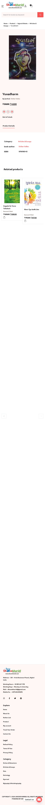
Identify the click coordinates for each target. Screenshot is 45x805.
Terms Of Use (7, 748)
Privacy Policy (8, 753)
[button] (3, 6)
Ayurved (6, 779)
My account (7, 726)
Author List (7, 718)
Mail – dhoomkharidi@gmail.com (14, 689)
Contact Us (7, 734)
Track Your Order (9, 730)
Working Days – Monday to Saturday (15, 687)
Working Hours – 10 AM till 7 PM (14, 684)
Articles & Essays (24, 141)
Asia (4, 771)
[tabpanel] (22, 57)
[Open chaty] (39, 799)
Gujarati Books (22, 23)
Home (6, 23)
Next (41, 416)
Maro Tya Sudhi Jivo (31, 209)
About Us (6, 713)
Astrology (6, 775)
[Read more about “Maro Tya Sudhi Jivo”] (25, 220)
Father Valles (15, 99)
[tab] (8, 126)
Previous (4, 416)
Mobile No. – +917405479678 (12, 692)
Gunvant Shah (8, 211)
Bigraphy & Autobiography (12, 783)
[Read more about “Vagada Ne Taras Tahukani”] (4, 217)
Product (12, 23)
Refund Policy (8, 744)
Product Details (9, 126)
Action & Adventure (10, 763)
